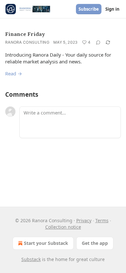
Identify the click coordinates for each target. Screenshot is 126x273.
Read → (13, 73)
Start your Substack (46, 243)
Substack (31, 259)
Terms (102, 220)
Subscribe (89, 9)
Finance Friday (25, 34)
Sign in (112, 9)
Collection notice (63, 227)
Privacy (83, 220)
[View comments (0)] (98, 42)
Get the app (95, 243)
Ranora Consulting (27, 42)
